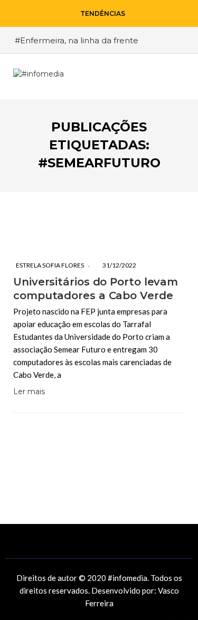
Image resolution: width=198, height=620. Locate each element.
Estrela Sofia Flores (50, 265)
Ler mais (29, 391)
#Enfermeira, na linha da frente (76, 40)
